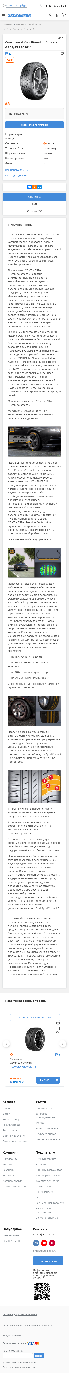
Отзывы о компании (15, 1186)
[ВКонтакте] (29, 187)
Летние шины (11, 1235)
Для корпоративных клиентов (19, 1367)
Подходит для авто (17, 175)
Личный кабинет (46, 1159)
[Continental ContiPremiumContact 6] (34, 81)
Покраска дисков (46, 1134)
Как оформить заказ (48, 1175)
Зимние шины (11, 1241)
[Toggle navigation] (3, 15)
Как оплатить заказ (47, 1181)
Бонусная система (47, 1217)
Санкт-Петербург (16, 5)
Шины (6, 1108)
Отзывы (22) (34, 211)
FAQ (34, 204)
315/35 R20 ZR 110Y (23, 1066)
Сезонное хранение (48, 1139)
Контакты (8, 1164)
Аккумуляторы (11, 1124)
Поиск (38, 1355)
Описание (34, 197)
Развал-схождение (47, 1128)
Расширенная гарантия (50, 1203)
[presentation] (6, 1043)
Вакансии (8, 1170)
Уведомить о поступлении (34, 124)
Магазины (9, 1175)
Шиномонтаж (44, 1108)
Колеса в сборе (12, 1119)
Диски (6, 1113)
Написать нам (48, 1261)
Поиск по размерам (15, 1141)
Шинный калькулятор (49, 1170)
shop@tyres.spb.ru (44, 1251)
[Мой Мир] (39, 187)
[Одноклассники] (34, 187)
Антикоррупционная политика (20, 1314)
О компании (10, 1159)
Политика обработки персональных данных (27, 1324)
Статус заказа (44, 1186)
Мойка (40, 1123)
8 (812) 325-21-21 (55, 5)
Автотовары (10, 1130)
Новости (41, 1164)
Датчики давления (14, 1135)
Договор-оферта (12, 1181)
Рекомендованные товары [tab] (26, 1000)
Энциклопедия (45, 1192)
